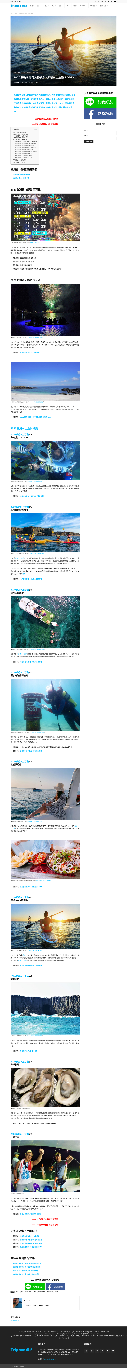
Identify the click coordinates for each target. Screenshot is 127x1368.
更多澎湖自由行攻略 (19, 162)
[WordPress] (111, 1)
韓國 (74, 6)
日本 (67, 6)
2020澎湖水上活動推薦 (20, 139)
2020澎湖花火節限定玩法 (20, 137)
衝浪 (24, 955)
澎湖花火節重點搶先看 (19, 132)
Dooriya (17, 82)
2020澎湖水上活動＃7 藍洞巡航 (23, 153)
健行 (45, 6)
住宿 (53, 6)
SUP (59, 103)
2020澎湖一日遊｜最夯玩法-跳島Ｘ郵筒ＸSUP (35, 417)
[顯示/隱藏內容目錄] (34, 129)
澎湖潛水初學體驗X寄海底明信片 (31, 751)
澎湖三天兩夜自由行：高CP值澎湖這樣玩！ (27, 1267)
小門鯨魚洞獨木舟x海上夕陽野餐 (31, 579)
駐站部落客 (103, 6)
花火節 (56, 1291)
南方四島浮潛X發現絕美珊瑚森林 (31, 662)
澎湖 (34, 73)
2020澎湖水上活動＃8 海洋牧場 (23, 156)
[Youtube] (115, 1)
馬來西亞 (82, 6)
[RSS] (108, 1)
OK (22, 1291)
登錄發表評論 (15, 1320)
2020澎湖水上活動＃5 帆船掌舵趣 (24, 149)
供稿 (19, 73)
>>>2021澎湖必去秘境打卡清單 (45, 119)
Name (86, 130)
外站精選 (92, 6)
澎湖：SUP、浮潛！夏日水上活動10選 (25, 1271)
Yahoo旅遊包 (28, 1291)
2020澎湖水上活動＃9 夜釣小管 (23, 158)
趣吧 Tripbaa (39, 73)
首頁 (12, 13)
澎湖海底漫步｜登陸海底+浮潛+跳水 (32, 496)
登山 (38, 6)
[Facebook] (98, 1)
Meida (17, 1291)
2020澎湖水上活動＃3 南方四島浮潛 (24, 145)
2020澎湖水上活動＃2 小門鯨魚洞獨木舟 (25, 143)
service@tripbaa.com (51, 1359)
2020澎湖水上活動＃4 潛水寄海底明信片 (26, 147)
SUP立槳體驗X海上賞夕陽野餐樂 (31, 965)
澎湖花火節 (50, 1291)
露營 (60, 6)
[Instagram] (101, 1)
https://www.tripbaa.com (30, 1303)
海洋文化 (29, 73)
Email (86, 136)
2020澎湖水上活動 (20, 434)
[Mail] (105, 1)
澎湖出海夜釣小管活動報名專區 (30, 1214)
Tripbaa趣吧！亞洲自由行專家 (34, 337)
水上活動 (23, 73)
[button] (95, 1)
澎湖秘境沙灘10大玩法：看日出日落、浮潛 (27, 1263)
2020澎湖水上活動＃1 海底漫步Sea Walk (26, 141)
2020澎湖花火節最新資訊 (20, 135)
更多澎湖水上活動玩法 (19, 160)
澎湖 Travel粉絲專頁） (35, 243)
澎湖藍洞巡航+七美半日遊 (28, 1051)
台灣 (31, 6)
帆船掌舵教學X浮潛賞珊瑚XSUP (31, 887)
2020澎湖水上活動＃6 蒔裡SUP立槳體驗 (26, 151)
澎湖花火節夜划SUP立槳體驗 (29, 353)
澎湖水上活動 (19, 558)
